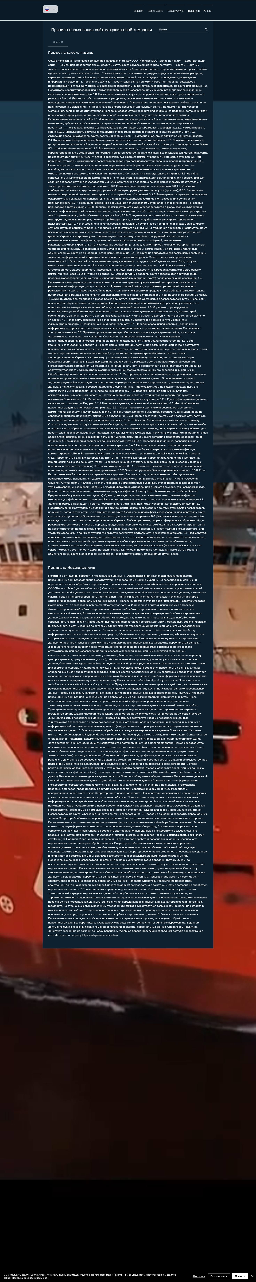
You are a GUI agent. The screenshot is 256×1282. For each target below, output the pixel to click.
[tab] (58, 41)
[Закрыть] (252, 1276)
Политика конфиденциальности (30, 1277)
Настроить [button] (199, 1276)
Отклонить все (219, 1276)
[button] (175, 9)
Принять (240, 1276)
